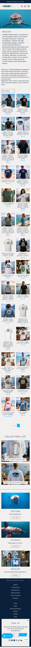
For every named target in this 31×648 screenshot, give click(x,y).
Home (15, 603)
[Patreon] (15, 530)
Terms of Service (15, 595)
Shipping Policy (15, 592)
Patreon (15, 546)
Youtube (15, 517)
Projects (15, 611)
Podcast (15, 614)
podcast (15, 575)
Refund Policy (16, 590)
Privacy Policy (15, 587)
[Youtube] (15, 501)
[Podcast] (15, 559)
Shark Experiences (15, 608)
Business (15, 598)
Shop (15, 606)
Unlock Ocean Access (15, 580)
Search (15, 584)
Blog (15, 616)
